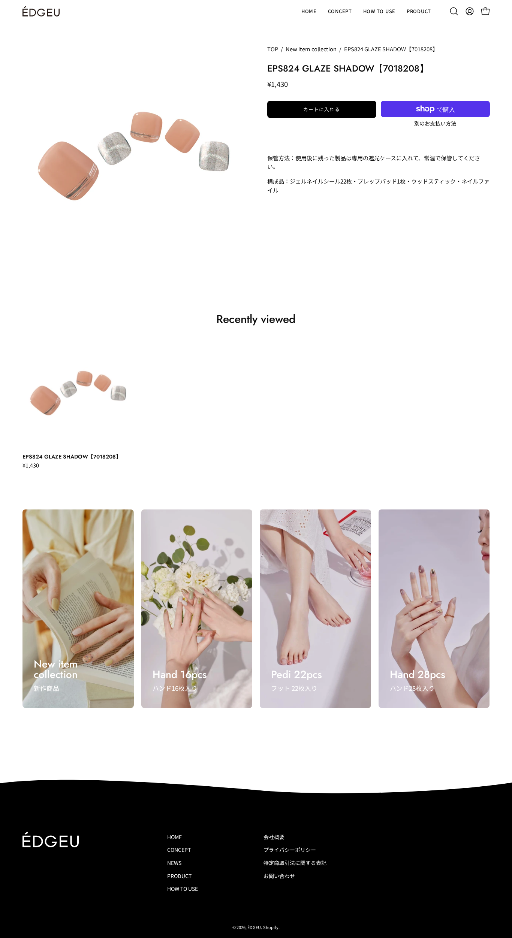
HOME (174, 837)
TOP (272, 49)
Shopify (270, 927)
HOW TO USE (182, 889)
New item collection (311, 49)
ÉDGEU (254, 927)
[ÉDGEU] (41, 11)
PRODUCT (179, 876)
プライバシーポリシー (289, 850)
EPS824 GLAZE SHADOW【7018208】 (71, 456)
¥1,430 (30, 465)
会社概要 (273, 837)
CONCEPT (179, 850)
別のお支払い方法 (435, 123)
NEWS (174, 862)
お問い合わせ (279, 876)
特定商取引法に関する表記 (294, 862)
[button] (454, 11)
